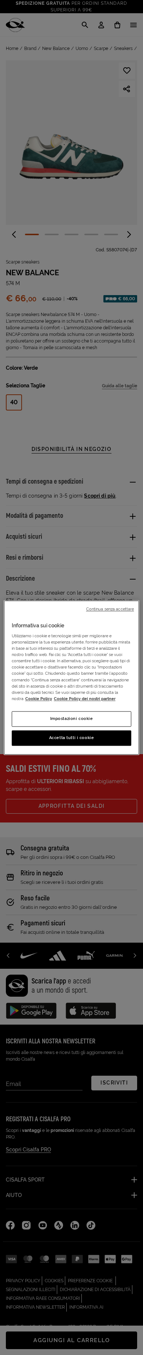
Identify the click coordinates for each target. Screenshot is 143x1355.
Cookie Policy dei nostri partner (84, 698)
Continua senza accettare (110, 609)
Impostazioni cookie (71, 718)
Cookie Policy (38, 698)
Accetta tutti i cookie (71, 737)
